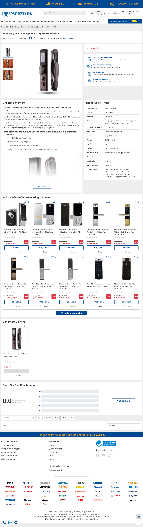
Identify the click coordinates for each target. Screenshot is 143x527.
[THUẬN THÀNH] (98, 500)
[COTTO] (80, 483)
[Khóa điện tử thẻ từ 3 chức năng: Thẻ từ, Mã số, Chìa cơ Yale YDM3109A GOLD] (126, 214)
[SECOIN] (63, 496)
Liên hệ (51, 459)
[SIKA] (45, 496)
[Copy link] (35, 38)
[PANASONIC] (115, 487)
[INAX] (10, 483)
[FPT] (80, 491)
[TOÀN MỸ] (45, 491)
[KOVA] (80, 496)
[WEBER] (133, 500)
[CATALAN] (45, 504)
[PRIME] (63, 500)
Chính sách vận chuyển (9, 456)
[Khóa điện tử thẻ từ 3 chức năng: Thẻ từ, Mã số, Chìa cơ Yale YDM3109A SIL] (99, 214)
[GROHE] (98, 483)
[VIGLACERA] (63, 483)
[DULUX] (27, 500)
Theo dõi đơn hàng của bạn (118, 21)
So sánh (69, 38)
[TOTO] (27, 483)
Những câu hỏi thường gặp (10, 449)
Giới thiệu (52, 445)
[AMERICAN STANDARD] (115, 483)
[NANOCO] (10, 491)
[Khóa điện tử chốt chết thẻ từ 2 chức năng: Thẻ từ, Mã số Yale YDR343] (71, 214)
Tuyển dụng (53, 452)
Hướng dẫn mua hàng (8, 452)
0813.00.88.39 (121, 4)
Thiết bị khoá (14, 27)
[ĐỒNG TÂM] (63, 491)
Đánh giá (23, 38)
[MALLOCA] (133, 483)
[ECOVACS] (115, 500)
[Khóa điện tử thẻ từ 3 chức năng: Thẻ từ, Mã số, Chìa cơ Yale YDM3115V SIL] (71, 269)
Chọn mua (16, 248)
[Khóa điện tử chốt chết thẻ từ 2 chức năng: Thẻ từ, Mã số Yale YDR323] (44, 214)
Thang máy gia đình (55, 470)
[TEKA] (10, 487)
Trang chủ (4, 27)
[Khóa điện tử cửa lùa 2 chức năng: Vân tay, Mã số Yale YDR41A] (99, 269)
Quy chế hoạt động (55, 449)
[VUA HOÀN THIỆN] (133, 491)
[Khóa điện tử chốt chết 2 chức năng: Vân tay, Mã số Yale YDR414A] (126, 269)
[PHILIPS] (133, 487)
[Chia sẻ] (30, 38)
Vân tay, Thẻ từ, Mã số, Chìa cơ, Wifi (43, 27)
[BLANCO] (98, 487)
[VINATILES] (98, 496)
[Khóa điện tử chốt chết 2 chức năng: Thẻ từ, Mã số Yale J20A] (16, 214)
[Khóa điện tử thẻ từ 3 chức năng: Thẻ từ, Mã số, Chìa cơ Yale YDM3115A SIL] (44, 269)
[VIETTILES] (27, 496)
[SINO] (80, 500)
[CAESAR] (45, 483)
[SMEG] (45, 487)
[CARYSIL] (10, 496)
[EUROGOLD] (80, 487)
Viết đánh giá (123, 401)
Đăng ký (107, 14)
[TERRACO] (10, 500)
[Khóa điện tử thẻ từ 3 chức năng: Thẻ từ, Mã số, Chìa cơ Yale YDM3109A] (16, 269)
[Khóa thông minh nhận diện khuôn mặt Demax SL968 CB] (16, 339)
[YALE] (98, 491)
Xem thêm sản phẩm (71, 313)
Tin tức (51, 456)
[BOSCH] (115, 496)
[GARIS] (63, 487)
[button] (41, 186)
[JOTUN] (133, 496)
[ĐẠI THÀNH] (27, 491)
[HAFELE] (27, 487)
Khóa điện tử (25, 27)
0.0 (4, 38)
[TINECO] (10, 504)
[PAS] (27, 504)
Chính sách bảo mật (8, 459)
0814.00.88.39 (133, 4)
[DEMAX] (45, 500)
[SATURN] (115, 491)
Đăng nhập (99, 14)
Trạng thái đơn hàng (8, 445)
